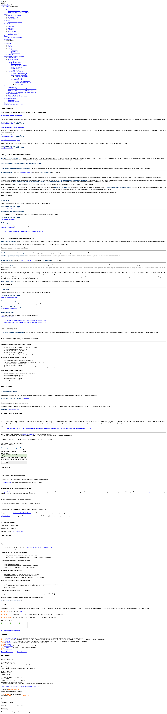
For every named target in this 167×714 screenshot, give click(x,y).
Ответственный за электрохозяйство (18, 12)
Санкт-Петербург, (10, 638)
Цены (6, 14)
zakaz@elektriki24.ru (7, 123)
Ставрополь (8, 644)
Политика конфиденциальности (10, 630)
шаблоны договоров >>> (8, 227)
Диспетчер (11, 26)
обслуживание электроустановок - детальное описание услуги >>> (24, 231)
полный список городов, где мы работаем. (39, 547)
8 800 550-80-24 (5, 5)
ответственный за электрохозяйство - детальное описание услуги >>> (25, 320)
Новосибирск (9, 647)
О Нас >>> (22, 611)
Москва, (7, 639)
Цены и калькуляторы (14, 15)
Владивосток (8, 649)
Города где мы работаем (15, 37)
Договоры (7, 20)
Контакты (7, 23)
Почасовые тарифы (13, 17)
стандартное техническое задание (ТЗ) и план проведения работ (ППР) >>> (26, 322)
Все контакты (12, 31)
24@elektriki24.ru (6, 482)
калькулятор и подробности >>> (10, 208)
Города (6, 36)
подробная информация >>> (9, 219)
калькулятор (146, 492)
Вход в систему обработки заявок (17, 33)
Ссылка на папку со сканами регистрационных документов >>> (20, 686)
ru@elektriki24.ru (5, 516)
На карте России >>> (7, 652)
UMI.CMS (21, 695)
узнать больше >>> (26, 398)
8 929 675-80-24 (5, 6)
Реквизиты (11, 29)
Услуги (6, 9)
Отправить (4, 708)
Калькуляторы (12, 18)
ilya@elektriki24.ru (18, 531)
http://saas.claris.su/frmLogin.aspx (22, 513)
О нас (9, 25)
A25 (10, 695)
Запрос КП (11, 28)
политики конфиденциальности (43, 712)
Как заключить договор (15, 22)
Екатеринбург (8, 646)
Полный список (22, 652)
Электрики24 (8, 39)
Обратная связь (12, 34)
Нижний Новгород (10, 641)
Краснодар (8, 642)
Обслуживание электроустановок (18, 11)
